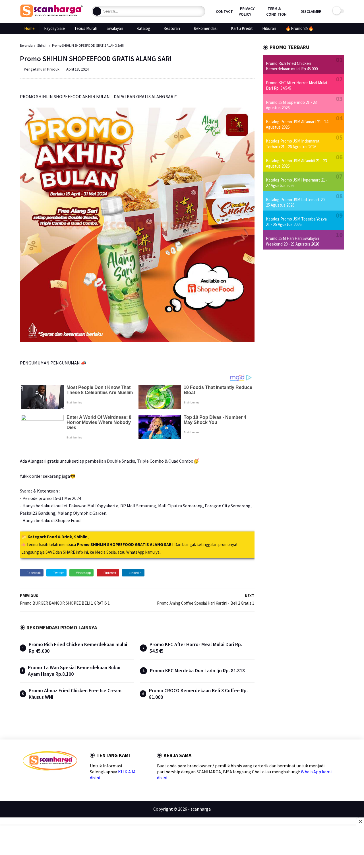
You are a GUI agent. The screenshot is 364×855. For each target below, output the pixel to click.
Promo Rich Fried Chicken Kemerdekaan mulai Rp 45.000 (292, 66)
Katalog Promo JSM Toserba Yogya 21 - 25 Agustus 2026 (296, 221)
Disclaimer (311, 11)
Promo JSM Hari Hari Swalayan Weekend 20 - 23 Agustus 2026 (292, 241)
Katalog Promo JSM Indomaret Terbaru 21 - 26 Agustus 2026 (293, 143)
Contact (224, 11)
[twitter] (34, 781)
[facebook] (25, 781)
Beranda (26, 45)
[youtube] (70, 781)
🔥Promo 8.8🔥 (300, 28)
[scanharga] (51, 15)
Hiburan (269, 28)
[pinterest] (52, 781)
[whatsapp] (43, 781)
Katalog (143, 28)
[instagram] (61, 781)
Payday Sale (54, 28)
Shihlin (42, 45)
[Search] (97, 11)
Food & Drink (59, 536)
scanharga (201, 809)
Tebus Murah (85, 28)
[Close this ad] (360, 821)
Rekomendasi (206, 28)
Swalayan (115, 28)
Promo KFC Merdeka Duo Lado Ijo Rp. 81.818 (197, 670)
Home (29, 28)
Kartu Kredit (242, 28)
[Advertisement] (182, 841)
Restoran (172, 28)
